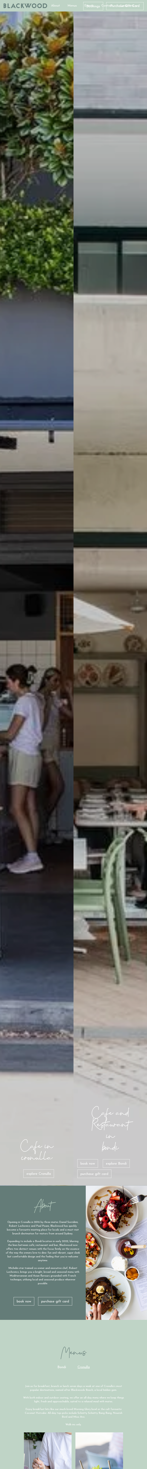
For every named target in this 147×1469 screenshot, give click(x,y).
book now (87, 1164)
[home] (25, 5)
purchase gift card (94, 1174)
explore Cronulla (38, 1174)
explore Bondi (116, 1164)
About (55, 5)
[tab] (62, 1367)
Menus (72, 5)
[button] (129, 6)
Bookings (93, 6)
